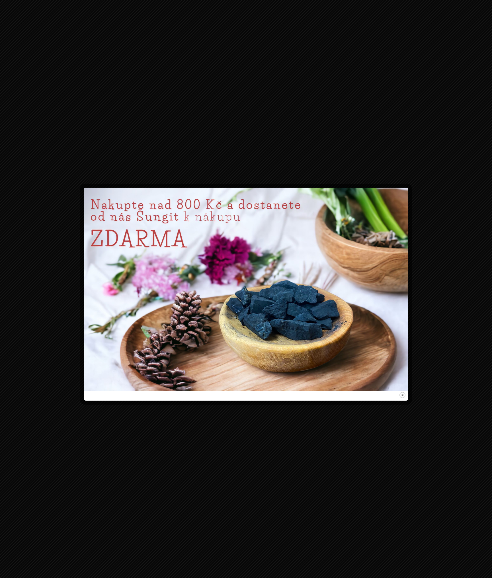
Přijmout (210, 312)
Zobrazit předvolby (281, 312)
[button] (312, 260)
